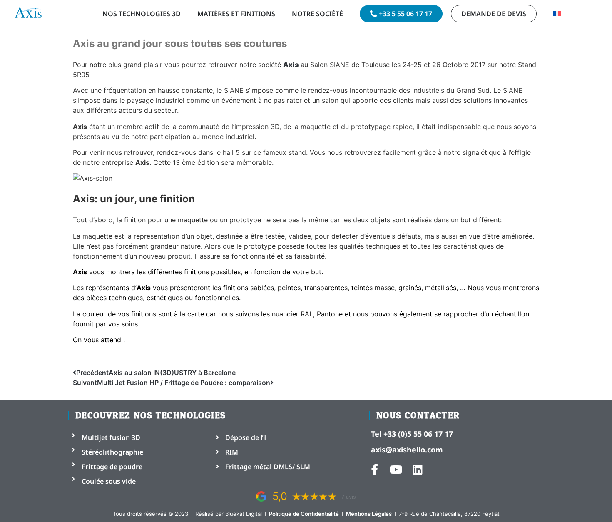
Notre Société (317, 13)
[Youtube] (396, 469)
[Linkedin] (417, 469)
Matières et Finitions (236, 13)
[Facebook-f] (374, 469)
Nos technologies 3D (141, 13)
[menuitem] (557, 14)
